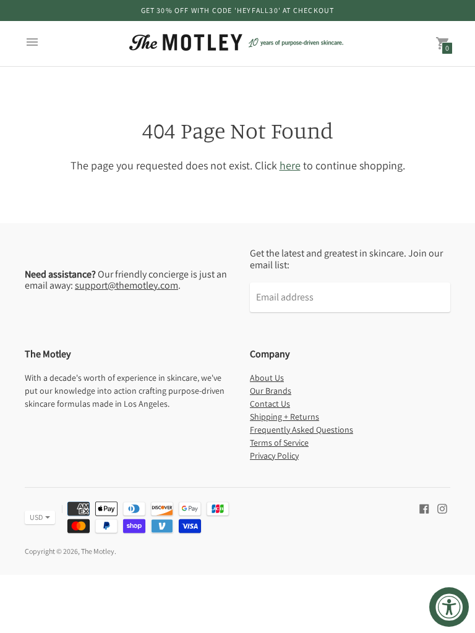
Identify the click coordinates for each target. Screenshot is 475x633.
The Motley (97, 551)
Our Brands (270, 390)
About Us (267, 377)
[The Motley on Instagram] (442, 507)
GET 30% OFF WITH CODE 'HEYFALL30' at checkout (238, 10)
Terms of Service (279, 442)
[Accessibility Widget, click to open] (449, 607)
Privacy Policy (274, 455)
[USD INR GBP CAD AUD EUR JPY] (33, 517)
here (290, 165)
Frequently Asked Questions (301, 429)
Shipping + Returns (284, 416)
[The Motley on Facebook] (424, 507)
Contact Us (270, 403)
